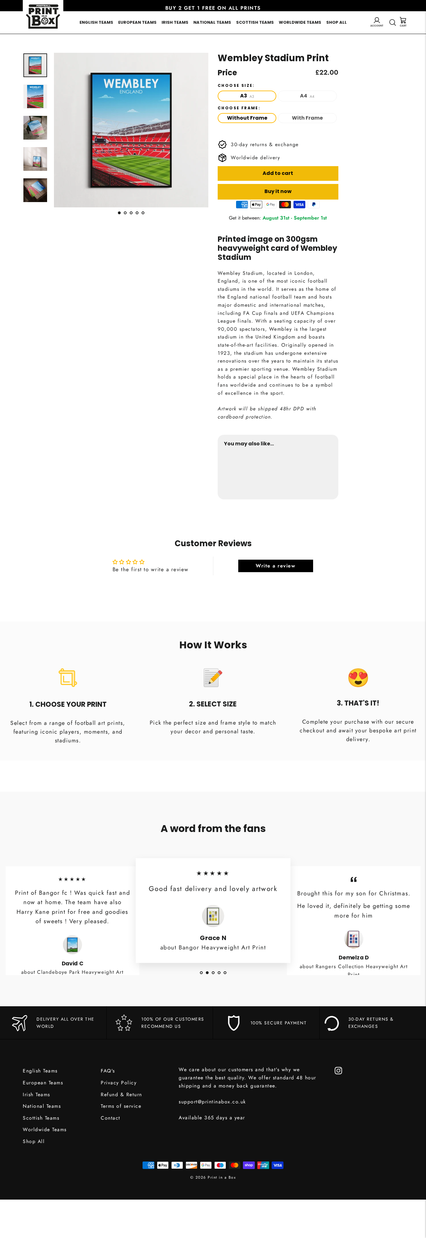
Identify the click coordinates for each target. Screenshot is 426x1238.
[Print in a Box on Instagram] (338, 1070)
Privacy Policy (119, 1082)
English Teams (96, 22)
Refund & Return (121, 1094)
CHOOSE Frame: (239, 108)
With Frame (307, 117)
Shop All (336, 22)
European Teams (137, 22)
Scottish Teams (255, 22)
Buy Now (320, 473)
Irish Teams (175, 22)
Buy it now (278, 191)
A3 (247, 95)
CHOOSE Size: (236, 85)
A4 (307, 95)
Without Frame (247, 117)
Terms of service (121, 1106)
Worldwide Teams (300, 22)
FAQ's (108, 1070)
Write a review (275, 565)
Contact (110, 1118)
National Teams (212, 22)
